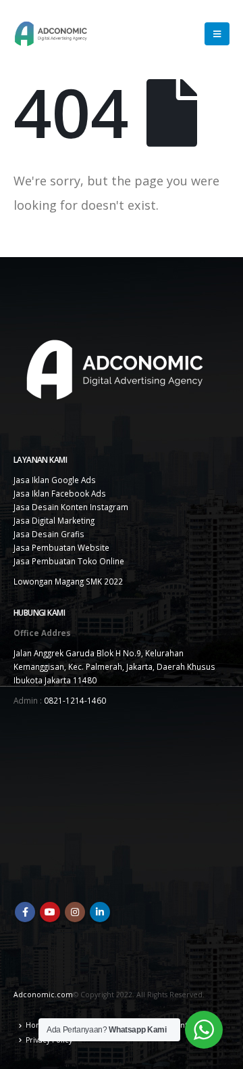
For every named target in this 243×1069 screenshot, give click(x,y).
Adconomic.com (43, 994)
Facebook (25, 912)
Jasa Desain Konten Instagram (71, 506)
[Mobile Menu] (217, 33)
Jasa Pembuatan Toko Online (69, 560)
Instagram (75, 912)
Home (37, 1025)
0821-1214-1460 (75, 700)
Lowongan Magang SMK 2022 (68, 581)
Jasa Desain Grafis (49, 533)
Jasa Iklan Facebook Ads (60, 493)
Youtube (50, 912)
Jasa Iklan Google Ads (55, 479)
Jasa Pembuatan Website (61, 547)
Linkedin (100, 912)
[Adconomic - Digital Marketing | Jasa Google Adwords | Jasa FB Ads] (51, 33)
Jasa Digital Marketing (54, 520)
